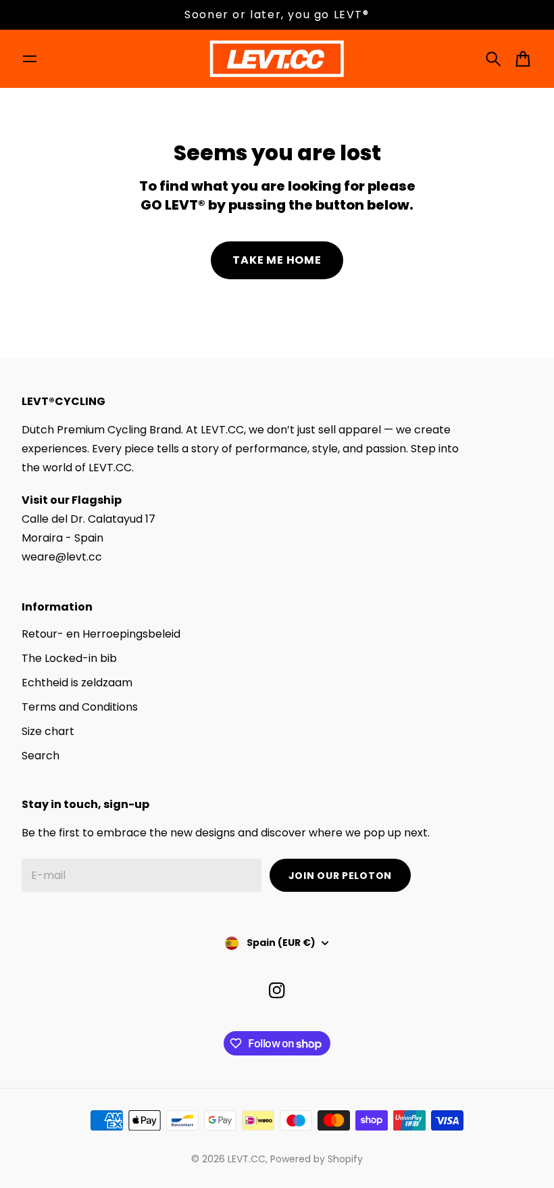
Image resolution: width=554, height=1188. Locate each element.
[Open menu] (30, 58)
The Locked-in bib (69, 658)
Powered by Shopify (316, 1159)
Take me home (277, 260)
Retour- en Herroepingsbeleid (101, 634)
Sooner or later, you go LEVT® (276, 14)
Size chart (48, 731)
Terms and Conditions (80, 707)
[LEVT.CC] (277, 59)
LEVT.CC (247, 1159)
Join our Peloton (340, 875)
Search (40, 755)
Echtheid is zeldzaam (77, 682)
